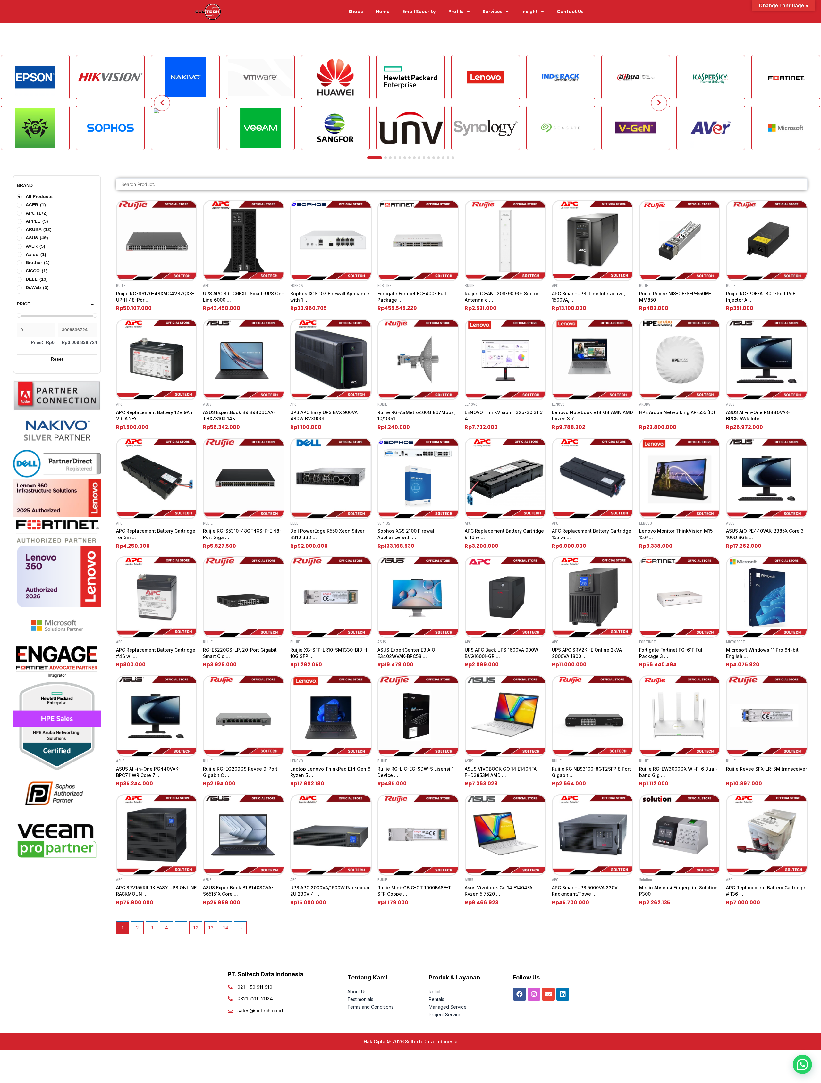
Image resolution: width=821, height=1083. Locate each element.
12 (195, 927)
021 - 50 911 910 (254, 987)
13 (210, 927)
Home (383, 11)
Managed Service (448, 1007)
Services (493, 11)
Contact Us (570, 11)
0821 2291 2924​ (255, 998)
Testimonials (360, 999)
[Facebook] (519, 994)
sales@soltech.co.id (260, 1010)
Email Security (419, 11)
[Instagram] (534, 994)
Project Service (445, 1014)
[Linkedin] (562, 994)
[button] (802, 1064)
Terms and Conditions (370, 1007)
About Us (357, 991)
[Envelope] (548, 994)
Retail (434, 991)
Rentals (436, 999)
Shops (355, 11)
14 (225, 927)
